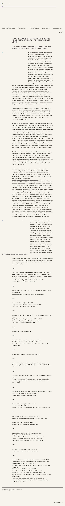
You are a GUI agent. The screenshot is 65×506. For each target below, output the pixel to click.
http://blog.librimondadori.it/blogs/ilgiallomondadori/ (25, 180)
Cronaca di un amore (57, 28)
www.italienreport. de (58, 502)
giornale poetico (46, 28)
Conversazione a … (22, 28)
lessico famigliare (35, 28)
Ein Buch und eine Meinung (8, 28)
